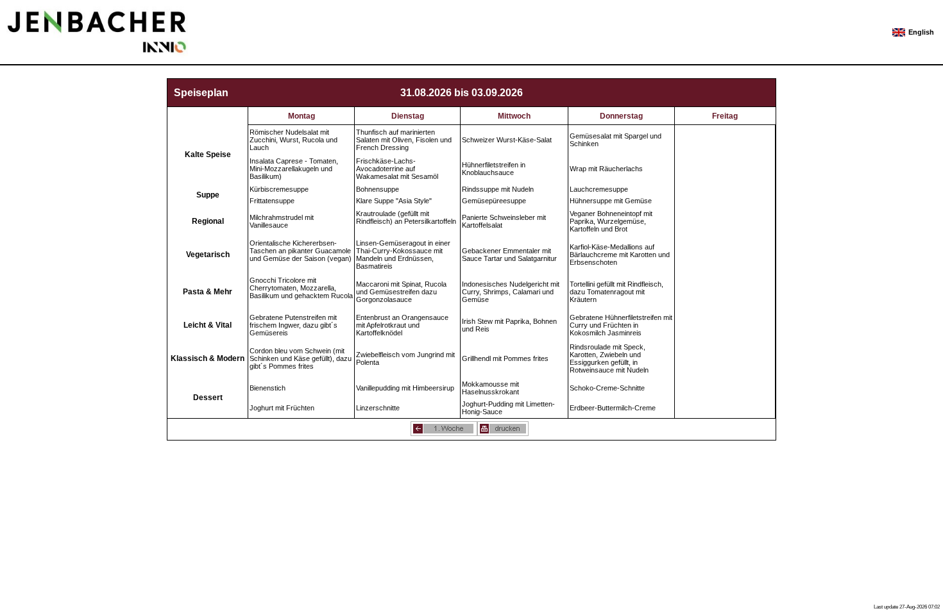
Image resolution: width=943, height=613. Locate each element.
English (921, 32)
